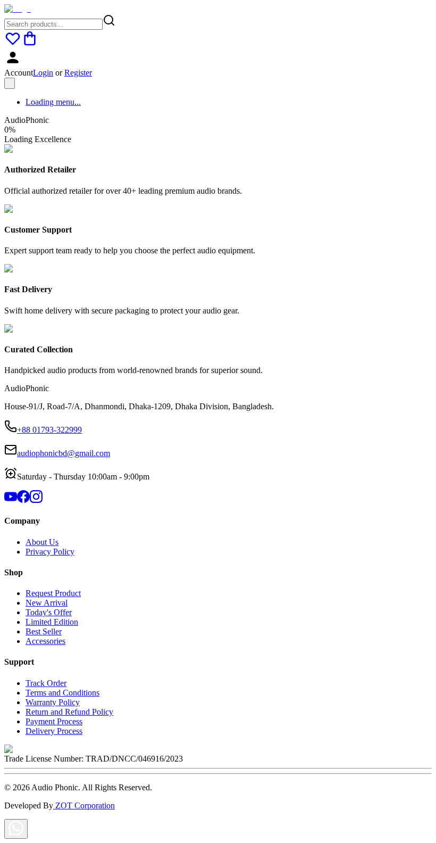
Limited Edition (52, 621)
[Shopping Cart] (29, 43)
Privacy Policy (50, 551)
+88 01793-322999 (49, 429)
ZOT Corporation (84, 805)
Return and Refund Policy (69, 711)
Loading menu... (53, 101)
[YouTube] (10, 500)
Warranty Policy (53, 702)
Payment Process (54, 721)
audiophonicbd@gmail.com (63, 453)
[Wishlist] (12, 43)
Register (78, 72)
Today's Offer (49, 612)
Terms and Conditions (62, 692)
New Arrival (47, 602)
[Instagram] (36, 500)
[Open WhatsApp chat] (16, 829)
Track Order (46, 683)
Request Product (53, 593)
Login (43, 72)
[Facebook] (23, 500)
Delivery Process (54, 730)
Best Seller (44, 631)
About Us (42, 542)
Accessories (45, 641)
